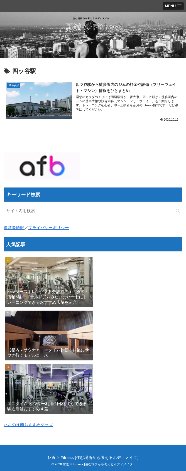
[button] (178, 210)
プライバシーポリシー (48, 227)
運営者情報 (14, 227)
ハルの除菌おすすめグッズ (28, 425)
